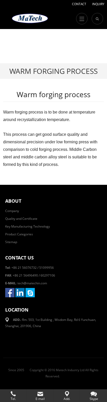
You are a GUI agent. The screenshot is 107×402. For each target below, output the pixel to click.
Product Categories (19, 234)
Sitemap (11, 242)
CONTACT (79, 4)
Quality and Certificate (21, 218)
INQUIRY (98, 4)
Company (12, 211)
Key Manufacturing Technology (27, 226)
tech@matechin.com (32, 283)
